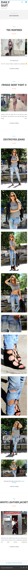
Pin (23, 567)
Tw (26, 567)
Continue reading (14, 68)
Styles (14, 26)
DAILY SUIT (5, 4)
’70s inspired (14, 30)
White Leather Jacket (14, 502)
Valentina (14, 33)
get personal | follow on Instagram (14, 562)
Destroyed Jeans (14, 139)
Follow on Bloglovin (7, 567)
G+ (21, 567)
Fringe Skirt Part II (14, 84)
